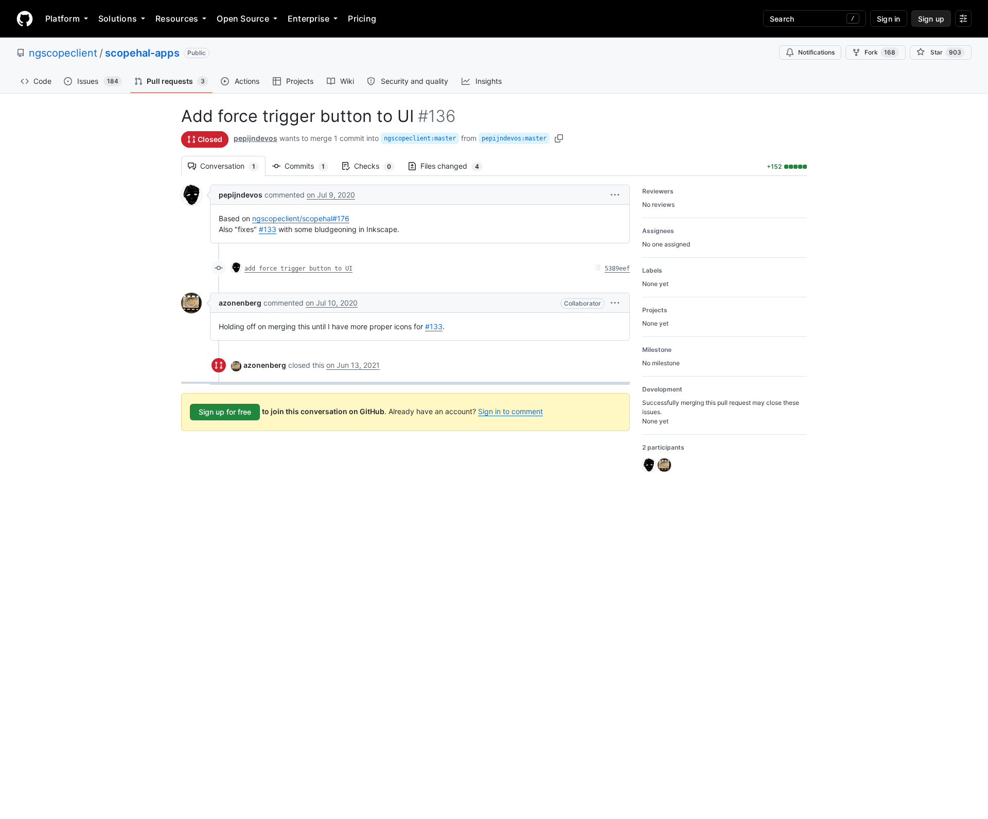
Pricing (362, 18)
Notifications (816, 52)
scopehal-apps (142, 53)
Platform (62, 18)
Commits (310, 166)
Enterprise (308, 18)
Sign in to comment (510, 411)
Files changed (454, 166)
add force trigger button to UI (298, 268)
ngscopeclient (63, 53)
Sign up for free (225, 411)
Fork (879, 52)
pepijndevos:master (514, 138)
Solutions (117, 18)
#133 (267, 229)
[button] (615, 194)
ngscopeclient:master (420, 138)
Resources (176, 18)
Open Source (243, 18)
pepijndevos (255, 138)
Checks (377, 166)
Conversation (233, 166)
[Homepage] (24, 18)
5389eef (617, 268)
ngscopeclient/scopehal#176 (300, 218)
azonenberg (240, 302)
